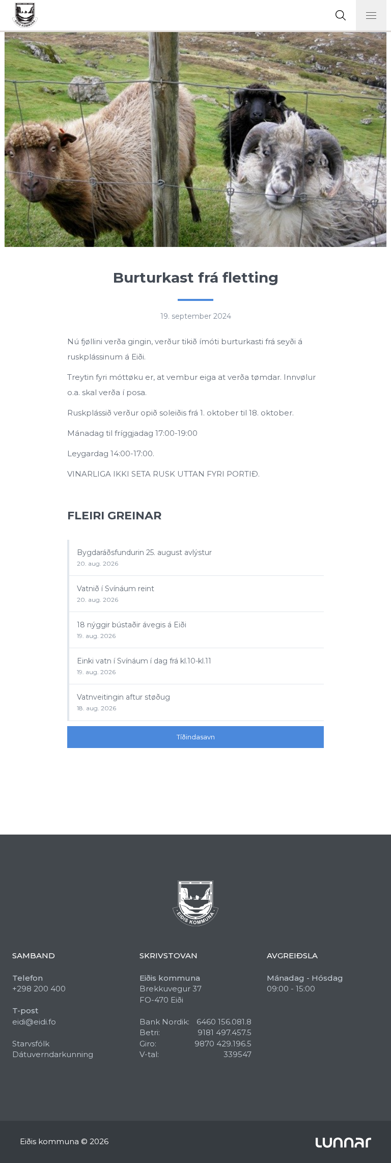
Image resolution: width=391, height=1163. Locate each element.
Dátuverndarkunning (52, 1054)
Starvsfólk (30, 1043)
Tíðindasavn (196, 737)
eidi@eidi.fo (34, 1022)
